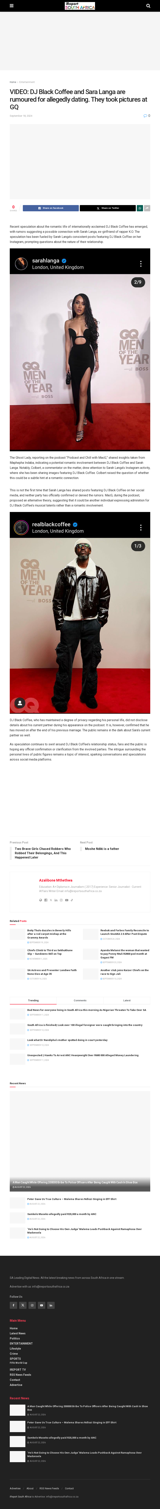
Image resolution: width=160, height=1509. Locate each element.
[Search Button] (148, 6)
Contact (15, 1379)
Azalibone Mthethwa (55, 880)
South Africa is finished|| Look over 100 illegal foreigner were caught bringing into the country (84, 1025)
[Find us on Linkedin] (51, 1305)
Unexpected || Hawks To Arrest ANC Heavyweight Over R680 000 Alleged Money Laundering (83, 1055)
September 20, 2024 (112, 962)
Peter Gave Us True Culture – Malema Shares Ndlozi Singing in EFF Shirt (71, 1199)
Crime (14, 1353)
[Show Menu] (11, 6)
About (30, 1488)
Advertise (16, 1384)
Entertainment (27, 82)
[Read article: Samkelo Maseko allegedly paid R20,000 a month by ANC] (17, 1218)
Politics (15, 1338)
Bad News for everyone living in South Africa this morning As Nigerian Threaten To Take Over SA (86, 1010)
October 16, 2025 (38, 979)
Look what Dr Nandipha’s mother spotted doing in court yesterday (67, 1040)
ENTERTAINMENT (21, 1343)
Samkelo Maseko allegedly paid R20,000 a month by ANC (61, 1214)
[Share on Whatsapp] (140, 208)
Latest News (18, 1333)
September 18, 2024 (21, 115)
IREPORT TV (18, 1369)
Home (13, 82)
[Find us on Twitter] (23, 1305)
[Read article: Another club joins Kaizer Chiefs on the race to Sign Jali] (91, 974)
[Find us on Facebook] (13, 1305)
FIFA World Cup (18, 1362)
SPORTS (15, 1358)
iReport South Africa (20, 1496)
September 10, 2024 (112, 979)
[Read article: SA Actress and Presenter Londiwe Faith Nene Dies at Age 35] (17, 974)
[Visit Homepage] (80, 6)
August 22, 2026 (22, 1187)
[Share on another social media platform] (147, 208)
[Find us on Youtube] (41, 1305)
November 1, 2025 (38, 959)
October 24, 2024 (111, 939)
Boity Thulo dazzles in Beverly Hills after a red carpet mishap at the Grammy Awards (49, 934)
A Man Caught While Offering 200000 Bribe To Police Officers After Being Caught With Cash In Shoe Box (75, 1182)
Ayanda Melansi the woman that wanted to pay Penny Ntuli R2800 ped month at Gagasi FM (124, 954)
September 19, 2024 (39, 942)
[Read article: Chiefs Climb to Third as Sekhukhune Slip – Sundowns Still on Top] (17, 954)
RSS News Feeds (20, 1374)
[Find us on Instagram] (32, 1305)
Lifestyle (15, 1348)
